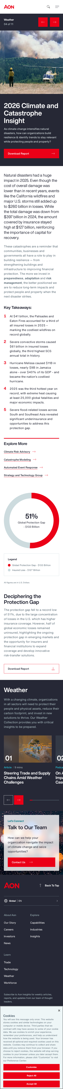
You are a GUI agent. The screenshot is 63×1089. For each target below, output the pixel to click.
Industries (36, 929)
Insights (35, 936)
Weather (9, 20)
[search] (48, 7)
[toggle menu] (57, 7)
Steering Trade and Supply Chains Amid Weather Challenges (27, 777)
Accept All (31, 1083)
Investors (9, 936)
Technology (11, 969)
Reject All (31, 1075)
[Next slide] (18, 800)
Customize (31, 1067)
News (7, 943)
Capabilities (37, 923)
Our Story (10, 923)
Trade (7, 962)
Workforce (10, 983)
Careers (8, 929)
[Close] (59, 1010)
